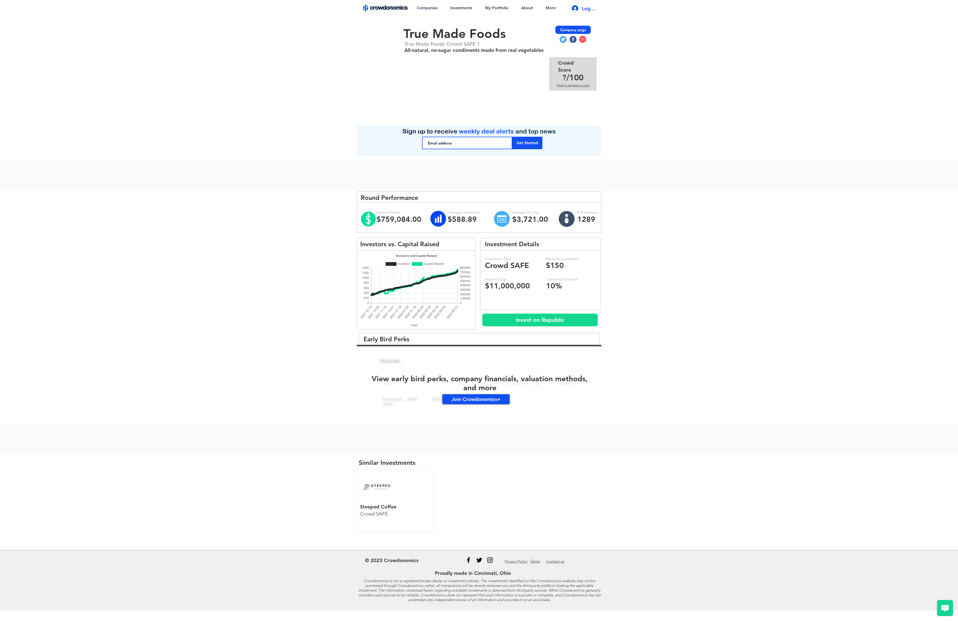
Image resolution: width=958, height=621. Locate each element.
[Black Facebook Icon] (468, 560)
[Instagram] (490, 560)
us (555, 561)
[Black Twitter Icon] (479, 560)
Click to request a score (573, 85)
